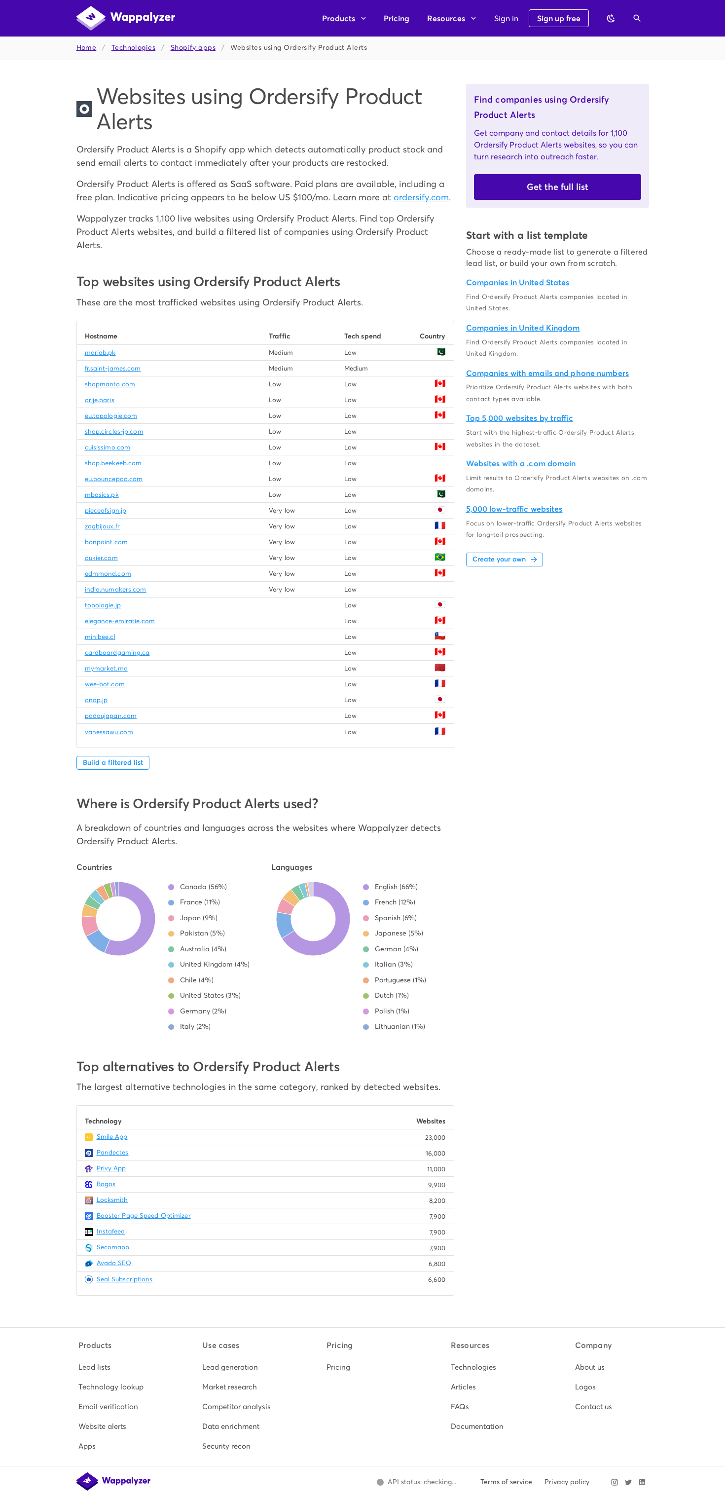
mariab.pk (100, 352)
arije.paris (99, 400)
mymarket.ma (106, 668)
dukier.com (101, 557)
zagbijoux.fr (102, 526)
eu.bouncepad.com (114, 479)
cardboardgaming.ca (117, 652)
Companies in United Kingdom (523, 328)
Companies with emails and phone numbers (547, 373)
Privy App (111, 1168)
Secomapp (113, 1247)
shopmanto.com (110, 384)
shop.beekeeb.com (113, 463)
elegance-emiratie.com (120, 621)
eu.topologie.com (111, 415)
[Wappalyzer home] (125, 18)
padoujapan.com (111, 715)
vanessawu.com (109, 732)
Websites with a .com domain (521, 463)
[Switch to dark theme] (611, 18)
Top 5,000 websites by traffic (519, 418)
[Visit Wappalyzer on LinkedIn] (642, 1482)
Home (86, 47)
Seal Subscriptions (125, 1279)
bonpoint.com (106, 542)
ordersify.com (421, 197)
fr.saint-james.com (113, 368)
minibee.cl (100, 636)
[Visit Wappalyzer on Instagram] (614, 1482)
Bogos (106, 1184)
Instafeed (111, 1231)
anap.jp (96, 700)
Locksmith (112, 1199)
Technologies (133, 47)
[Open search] (637, 18)
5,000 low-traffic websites (514, 509)
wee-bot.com (105, 684)
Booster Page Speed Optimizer (144, 1215)
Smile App (112, 1136)
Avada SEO (114, 1263)
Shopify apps (193, 47)
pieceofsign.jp (106, 510)
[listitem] (114, 1367)
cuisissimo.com (108, 447)
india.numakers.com (115, 589)
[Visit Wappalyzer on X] (628, 1482)
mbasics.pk (102, 494)
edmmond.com (108, 573)
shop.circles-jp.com (114, 431)
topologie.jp (103, 605)
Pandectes (113, 1152)
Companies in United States (518, 282)
